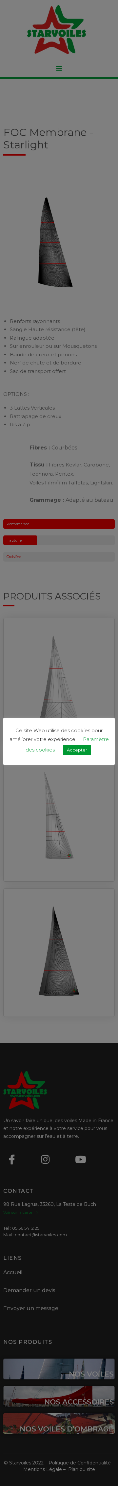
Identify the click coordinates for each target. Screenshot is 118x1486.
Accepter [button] (77, 749)
